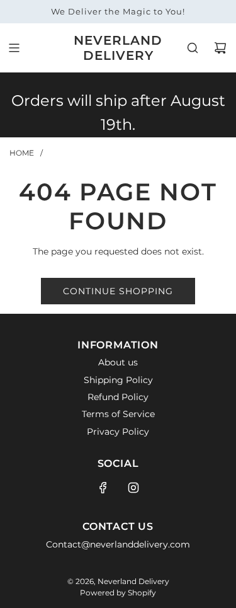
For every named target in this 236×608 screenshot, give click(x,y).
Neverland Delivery (118, 48)
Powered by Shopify (118, 592)
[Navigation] (14, 48)
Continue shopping (118, 291)
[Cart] (220, 48)
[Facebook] (103, 488)
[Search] (192, 48)
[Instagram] (133, 488)
